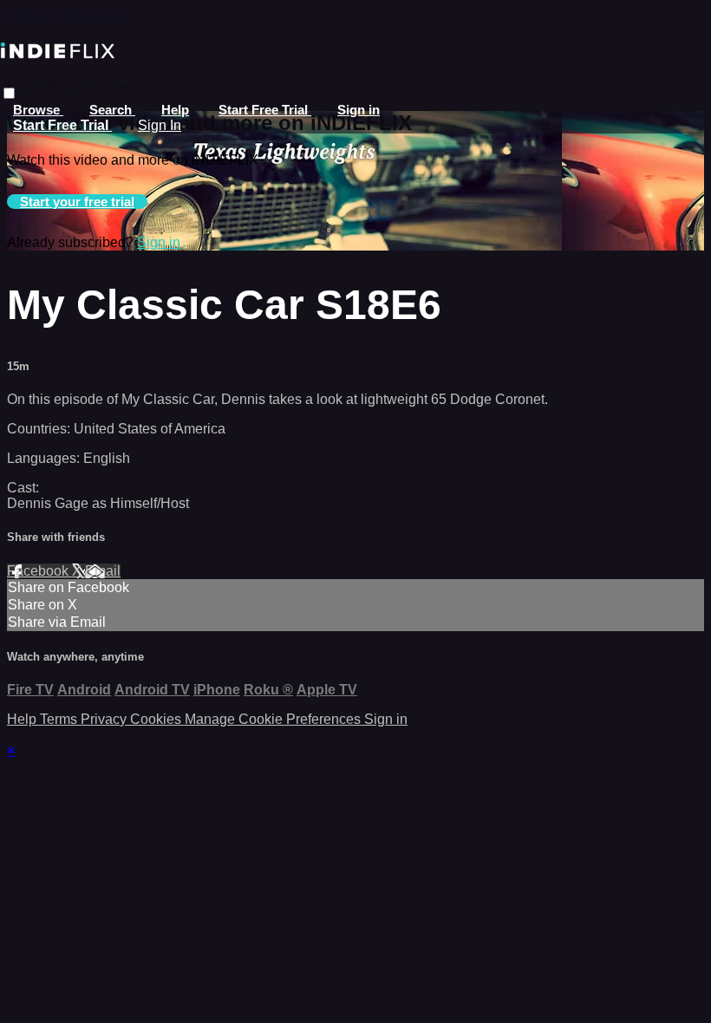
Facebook (39, 571)
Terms (60, 719)
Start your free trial (77, 201)
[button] (9, 93)
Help (175, 109)
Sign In (159, 125)
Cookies (157, 719)
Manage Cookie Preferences (274, 719)
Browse (38, 109)
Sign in (358, 109)
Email (103, 571)
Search (112, 109)
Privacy (105, 719)
